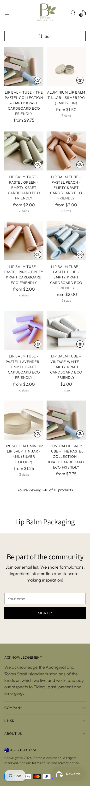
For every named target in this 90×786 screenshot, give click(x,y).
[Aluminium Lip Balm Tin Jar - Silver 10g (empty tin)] (66, 66)
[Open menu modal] (7, 13)
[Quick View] (37, 80)
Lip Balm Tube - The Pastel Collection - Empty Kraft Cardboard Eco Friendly (24, 103)
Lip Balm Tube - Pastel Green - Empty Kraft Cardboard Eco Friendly (24, 187)
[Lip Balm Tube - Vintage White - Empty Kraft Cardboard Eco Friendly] (66, 330)
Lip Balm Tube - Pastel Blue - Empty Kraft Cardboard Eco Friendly (66, 277)
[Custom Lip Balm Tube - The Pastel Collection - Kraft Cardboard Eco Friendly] (66, 420)
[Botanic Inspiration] (45, 12)
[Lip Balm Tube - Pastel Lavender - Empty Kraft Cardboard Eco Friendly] (23, 330)
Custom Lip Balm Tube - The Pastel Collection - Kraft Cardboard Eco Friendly (66, 456)
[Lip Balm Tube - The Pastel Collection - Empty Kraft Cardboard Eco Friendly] (23, 66)
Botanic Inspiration (47, 758)
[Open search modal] (73, 13)
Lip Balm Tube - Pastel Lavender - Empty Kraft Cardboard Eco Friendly (24, 367)
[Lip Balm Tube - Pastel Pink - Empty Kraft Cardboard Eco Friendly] (23, 240)
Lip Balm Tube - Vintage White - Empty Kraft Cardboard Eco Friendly (66, 367)
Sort (49, 36)
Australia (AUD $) (23, 750)
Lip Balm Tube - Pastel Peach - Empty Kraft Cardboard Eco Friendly (66, 187)
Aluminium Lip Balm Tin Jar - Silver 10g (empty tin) (66, 97)
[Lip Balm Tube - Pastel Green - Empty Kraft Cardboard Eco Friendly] (23, 150)
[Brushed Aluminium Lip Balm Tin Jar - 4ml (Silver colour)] (23, 420)
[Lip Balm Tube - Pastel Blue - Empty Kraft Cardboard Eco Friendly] (66, 240)
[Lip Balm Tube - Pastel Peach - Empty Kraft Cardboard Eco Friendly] (66, 150)
